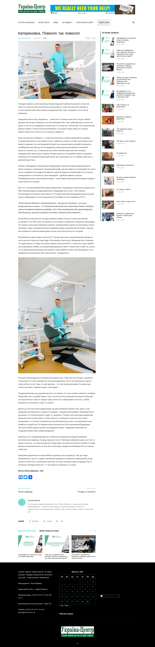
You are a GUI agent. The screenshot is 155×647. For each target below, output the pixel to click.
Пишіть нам (104, 22)
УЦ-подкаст (67, 22)
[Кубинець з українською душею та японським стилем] (108, 217)
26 (67, 601)
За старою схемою (123, 189)
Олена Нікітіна (25, 38)
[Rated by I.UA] (110, 597)
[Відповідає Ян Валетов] (108, 168)
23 (88, 596)
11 (62, 592)
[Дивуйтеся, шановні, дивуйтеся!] (108, 120)
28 (77, 601)
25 (62, 601)
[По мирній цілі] (108, 156)
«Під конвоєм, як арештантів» (122, 106)
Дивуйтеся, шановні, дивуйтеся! (124, 118)
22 (82, 596)
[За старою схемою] (108, 192)
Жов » (67, 605)
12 (67, 592)
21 (77, 596)
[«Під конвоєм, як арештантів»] (108, 108)
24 (93, 596)
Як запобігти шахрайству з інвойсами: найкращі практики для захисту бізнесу (84, 556)
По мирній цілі (121, 153)
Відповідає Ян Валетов (125, 165)
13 (72, 592)
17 (93, 592)
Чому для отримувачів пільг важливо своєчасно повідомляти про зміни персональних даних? (56, 556)
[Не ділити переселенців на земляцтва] (108, 180)
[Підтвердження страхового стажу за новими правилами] (30, 544)
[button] (133, 22)
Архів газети (43, 22)
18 (62, 596)
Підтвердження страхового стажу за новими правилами (29, 555)
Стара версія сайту (84, 22)
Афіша (55, 22)
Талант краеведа (25, 492)
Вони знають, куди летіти (125, 201)
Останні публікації (26, 22)
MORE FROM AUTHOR (49, 531)
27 (72, 601)
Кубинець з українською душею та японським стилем (125, 215)
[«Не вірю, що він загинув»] (108, 144)
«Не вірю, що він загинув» (126, 141)
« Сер (61, 605)
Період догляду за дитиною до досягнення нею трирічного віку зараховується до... (126, 80)
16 (87, 592)
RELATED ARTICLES (27, 531)
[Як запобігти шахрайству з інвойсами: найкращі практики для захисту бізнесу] (84, 544)
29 (82, 601)
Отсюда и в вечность (87, 492)
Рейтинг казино (66, 614)
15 (82, 592)
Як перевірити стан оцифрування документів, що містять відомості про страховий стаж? (125, 94)
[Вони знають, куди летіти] (108, 205)
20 (72, 596)
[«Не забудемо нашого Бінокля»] (108, 132)
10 (93, 587)
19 (67, 596)
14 (77, 592)
